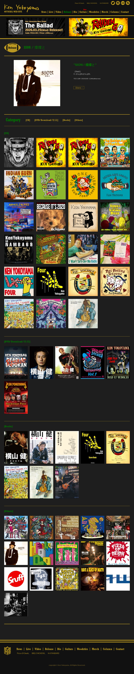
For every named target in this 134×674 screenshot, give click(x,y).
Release (67, 12)
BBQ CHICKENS (92, 3)
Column (114, 12)
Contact (125, 12)
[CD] (28, 120)
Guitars (83, 12)
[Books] (66, 120)
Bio (75, 12)
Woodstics (94, 12)
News (43, 12)
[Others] (79, 120)
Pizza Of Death (79, 3)
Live (51, 12)
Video (58, 12)
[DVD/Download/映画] (46, 120)
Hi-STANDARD (104, 3)
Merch (105, 12)
